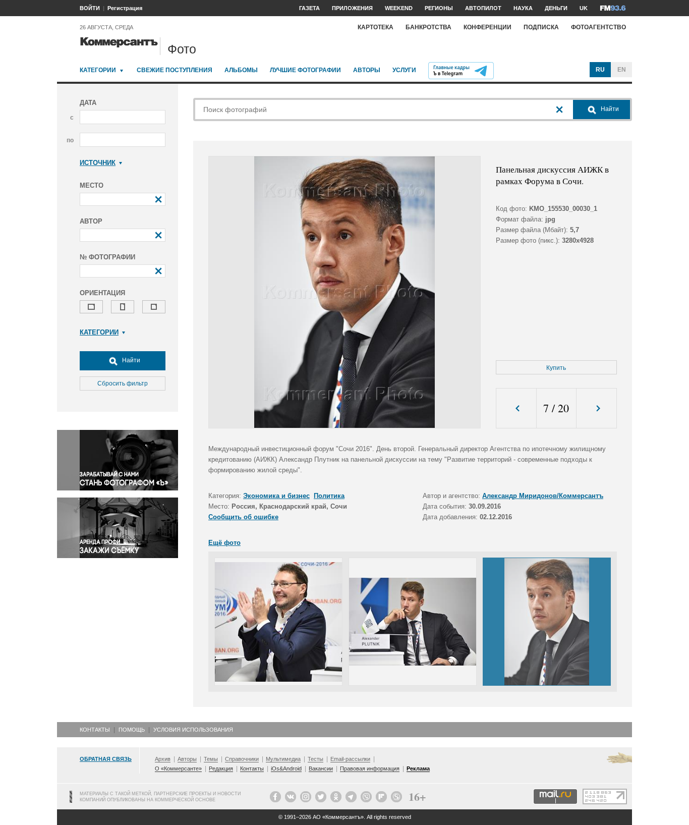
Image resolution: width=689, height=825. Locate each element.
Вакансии (321, 768)
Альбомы (241, 70)
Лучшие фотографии (305, 70)
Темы (211, 759)
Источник (98, 163)
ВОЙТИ (90, 8)
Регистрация (124, 8)
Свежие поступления (174, 70)
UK (584, 8)
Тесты (315, 759)
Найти (130, 360)
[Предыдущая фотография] (516, 408)
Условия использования (193, 730)
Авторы (366, 70)
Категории (98, 70)
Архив (162, 759)
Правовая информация (369, 768)
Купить (556, 367)
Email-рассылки (350, 759)
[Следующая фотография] (596, 408)
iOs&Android (286, 768)
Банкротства (428, 27)
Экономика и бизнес (276, 496)
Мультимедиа (283, 759)
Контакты (95, 730)
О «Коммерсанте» (178, 768)
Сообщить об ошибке (243, 517)
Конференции (487, 27)
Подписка (541, 27)
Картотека (375, 27)
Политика (329, 496)
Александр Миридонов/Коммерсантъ (542, 496)
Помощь (132, 730)
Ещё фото (224, 542)
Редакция (221, 768)
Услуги (404, 70)
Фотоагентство (598, 27)
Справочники (242, 759)
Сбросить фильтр (122, 383)
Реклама (418, 768)
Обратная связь (106, 759)
